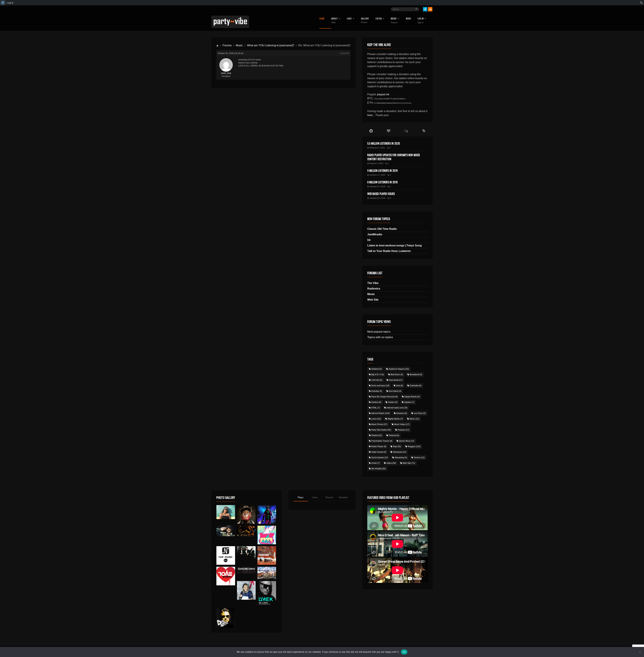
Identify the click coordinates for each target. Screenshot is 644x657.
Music (239, 45)
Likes (315, 497)
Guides (392, 402)
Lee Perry (420, 413)
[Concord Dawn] (246, 570)
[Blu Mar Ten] (246, 552)
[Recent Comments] (406, 131)
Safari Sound (378, 452)
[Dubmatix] (225, 617)
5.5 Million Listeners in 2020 (383, 143)
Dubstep (376, 391)
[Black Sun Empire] (266, 555)
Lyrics (376, 419)
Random (343, 497)
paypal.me (383, 94)
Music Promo (379, 424)
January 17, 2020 (377, 175)
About (334, 20)
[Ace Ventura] (266, 573)
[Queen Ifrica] (225, 512)
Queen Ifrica (406, 441)
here (370, 115)
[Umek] (266, 593)
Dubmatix (415, 385)
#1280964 (344, 53)
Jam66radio (374, 234)
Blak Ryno (397, 374)
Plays (300, 497)
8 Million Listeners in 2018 (382, 182)
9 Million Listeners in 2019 (382, 171)
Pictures (403, 430)
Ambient (376, 369)
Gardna (376, 402)
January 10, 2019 (377, 198)
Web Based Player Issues (381, 194)
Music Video (402, 424)
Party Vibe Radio (381, 430)
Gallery (365, 20)
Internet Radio (380, 413)
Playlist (376, 435)
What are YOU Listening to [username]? (270, 45)
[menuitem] (3, 2)
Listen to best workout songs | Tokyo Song (394, 245)
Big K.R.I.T (377, 374)
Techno (419, 457)
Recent (329, 497)
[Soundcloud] (430, 9)
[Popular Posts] (388, 131)
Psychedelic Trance (381, 441)
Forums (227, 45)
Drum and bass (380, 385)
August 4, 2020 (376, 163)
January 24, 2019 (377, 186)
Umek (375, 463)
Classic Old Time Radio (382, 228)
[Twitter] (425, 9)
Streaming (401, 457)
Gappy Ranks (412, 397)
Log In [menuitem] (10, 2)
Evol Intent (395, 391)
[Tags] (424, 131)
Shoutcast (399, 452)
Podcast (394, 435)
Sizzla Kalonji (379, 457)
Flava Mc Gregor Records (384, 397)
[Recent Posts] (371, 131)
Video (391, 463)
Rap (397, 446)
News (408, 18)
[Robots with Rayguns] (266, 535)
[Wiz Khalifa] (246, 590)
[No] (639, 652)
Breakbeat (416, 374)
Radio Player (378, 446)
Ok (404, 651)
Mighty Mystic (395, 419)
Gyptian (409, 402)
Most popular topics (378, 331)
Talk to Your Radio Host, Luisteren (389, 251)
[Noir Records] (225, 555)
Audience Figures (399, 369)
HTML (375, 408)
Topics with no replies (380, 337)
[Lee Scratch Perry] (246, 514)
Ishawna (401, 413)
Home (322, 18)
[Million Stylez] (225, 531)
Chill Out (376, 380)
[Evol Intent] (225, 576)
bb (369, 240)
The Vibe (373, 283)
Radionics (373, 288)
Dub (399, 385)
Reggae (414, 446)
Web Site (373, 299)
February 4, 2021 (377, 148)
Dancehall (395, 380)
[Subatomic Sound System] (266, 514)
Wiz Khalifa (378, 468)
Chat (349, 18)
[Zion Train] (246, 531)
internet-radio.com (397, 408)
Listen (378, 18)
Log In (420, 20)
